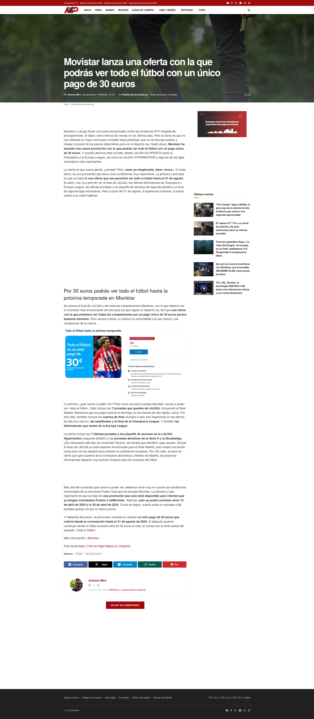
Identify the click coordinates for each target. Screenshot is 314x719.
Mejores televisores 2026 (91, 2)
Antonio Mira (74, 94)
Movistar (93, 538)
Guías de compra (143, 10)
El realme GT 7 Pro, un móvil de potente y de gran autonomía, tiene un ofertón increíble (232, 228)
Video (98, 10)
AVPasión (75, 710)
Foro (202, 10)
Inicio (87, 10)
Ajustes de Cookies (162, 697)
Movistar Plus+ (94, 553)
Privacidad (124, 697)
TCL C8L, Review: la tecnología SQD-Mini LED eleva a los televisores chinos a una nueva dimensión (232, 288)
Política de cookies (141, 697)
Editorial (187, 10)
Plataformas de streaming (135, 94)
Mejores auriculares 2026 (115, 2)
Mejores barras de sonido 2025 (143, 2)
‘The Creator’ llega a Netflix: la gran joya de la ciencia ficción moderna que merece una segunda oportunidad (233, 210)
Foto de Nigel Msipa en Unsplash (109, 546)
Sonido (109, 10)
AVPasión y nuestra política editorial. (127, 589)
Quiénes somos (71, 697)
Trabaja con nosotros (92, 697)
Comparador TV (71, 2)
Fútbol (79, 553)
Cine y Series (167, 10)
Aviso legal (110, 697)
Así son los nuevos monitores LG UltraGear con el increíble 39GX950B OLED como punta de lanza (233, 269)
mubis (247, 697)
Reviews (123, 10)
